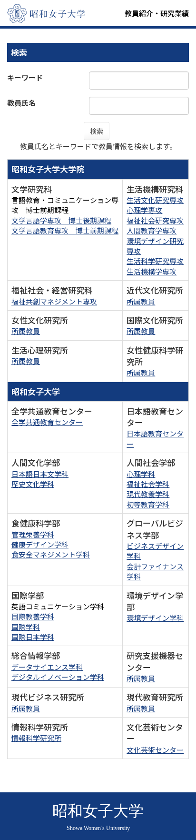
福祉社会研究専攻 (155, 220)
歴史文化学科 (32, 484)
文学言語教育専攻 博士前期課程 (64, 230)
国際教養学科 (32, 616)
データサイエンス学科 (47, 667)
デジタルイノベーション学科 (57, 677)
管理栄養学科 (32, 534)
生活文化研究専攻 (155, 200)
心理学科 (141, 474)
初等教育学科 (148, 504)
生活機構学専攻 (151, 271)
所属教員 (141, 301)
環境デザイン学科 (155, 618)
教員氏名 (21, 103)
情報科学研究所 (36, 738)
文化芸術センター (155, 750)
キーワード (25, 77)
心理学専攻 (144, 210)
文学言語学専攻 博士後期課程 (61, 220)
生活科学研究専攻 (155, 261)
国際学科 (25, 627)
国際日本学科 (32, 637)
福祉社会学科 (148, 484)
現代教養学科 (148, 494)
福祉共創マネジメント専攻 (54, 301)
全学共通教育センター (47, 422)
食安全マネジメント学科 (50, 554)
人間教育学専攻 (151, 230)
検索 (96, 131)
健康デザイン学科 (40, 544)
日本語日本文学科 (40, 474)
